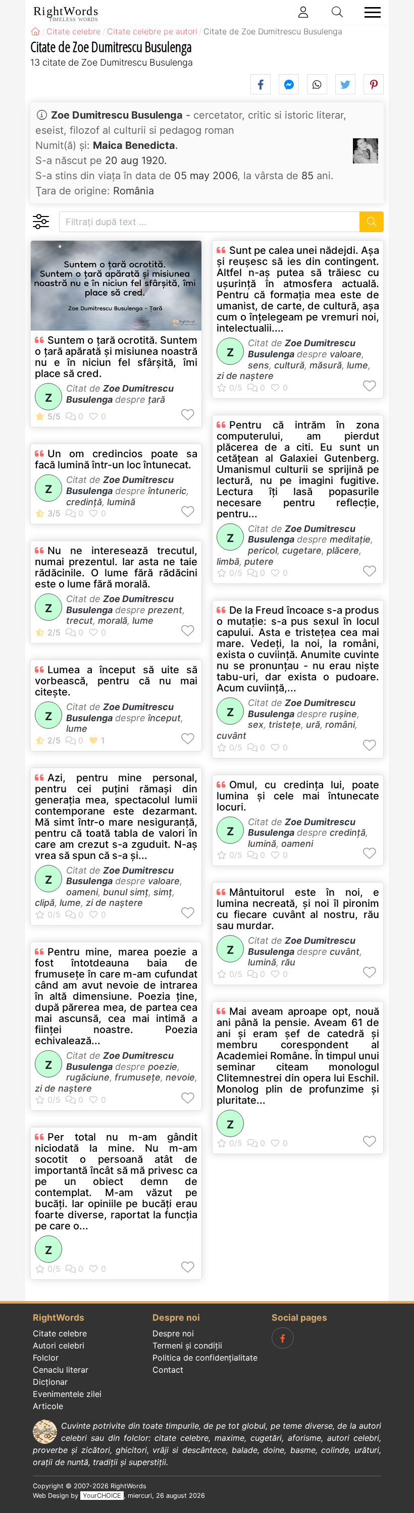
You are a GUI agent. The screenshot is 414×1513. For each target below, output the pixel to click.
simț (162, 892)
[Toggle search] (338, 12)
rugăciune (88, 1077)
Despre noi (173, 1333)
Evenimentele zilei (67, 1394)
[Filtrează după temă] (40, 221)
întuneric (167, 490)
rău (288, 962)
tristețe (285, 724)
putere (259, 561)
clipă (45, 902)
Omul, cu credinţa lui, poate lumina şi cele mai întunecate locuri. (298, 796)
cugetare (302, 550)
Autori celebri (58, 1345)
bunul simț (125, 892)
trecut (79, 620)
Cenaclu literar (60, 1370)
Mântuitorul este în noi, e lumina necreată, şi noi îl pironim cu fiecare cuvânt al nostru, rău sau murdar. (298, 909)
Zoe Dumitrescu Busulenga (117, 115)
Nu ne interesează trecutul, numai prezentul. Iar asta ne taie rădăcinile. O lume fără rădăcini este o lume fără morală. (116, 567)
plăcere (343, 550)
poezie (162, 1066)
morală (112, 620)
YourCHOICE (102, 1495)
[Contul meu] (303, 12)
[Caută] (371, 221)
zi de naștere (114, 902)
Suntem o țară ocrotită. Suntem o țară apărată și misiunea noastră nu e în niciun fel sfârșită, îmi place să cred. (116, 357)
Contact (167, 1370)
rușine (343, 714)
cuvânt (231, 735)
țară (156, 399)
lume (142, 620)
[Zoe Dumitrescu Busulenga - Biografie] (365, 151)
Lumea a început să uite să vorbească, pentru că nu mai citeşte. (116, 681)
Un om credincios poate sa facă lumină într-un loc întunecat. (116, 459)
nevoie (180, 1077)
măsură (325, 365)
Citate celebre (60, 1333)
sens (258, 365)
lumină (121, 502)
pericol (262, 550)
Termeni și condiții (187, 1345)
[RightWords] (35, 31)
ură (313, 724)
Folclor (46, 1358)
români (340, 724)
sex (256, 724)
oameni (82, 892)
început (164, 718)
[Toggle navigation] (369, 12)
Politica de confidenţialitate (204, 1358)
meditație (350, 539)
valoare (164, 881)
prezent (165, 610)
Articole (48, 1406)
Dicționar (50, 1382)
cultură (289, 365)
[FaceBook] (283, 1337)
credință (84, 502)
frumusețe (138, 1077)
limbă (228, 561)
